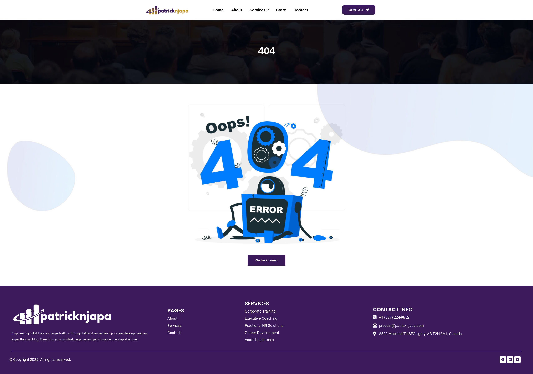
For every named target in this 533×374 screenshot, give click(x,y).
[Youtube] (517, 359)
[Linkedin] (510, 359)
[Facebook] (503, 359)
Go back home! (266, 260)
